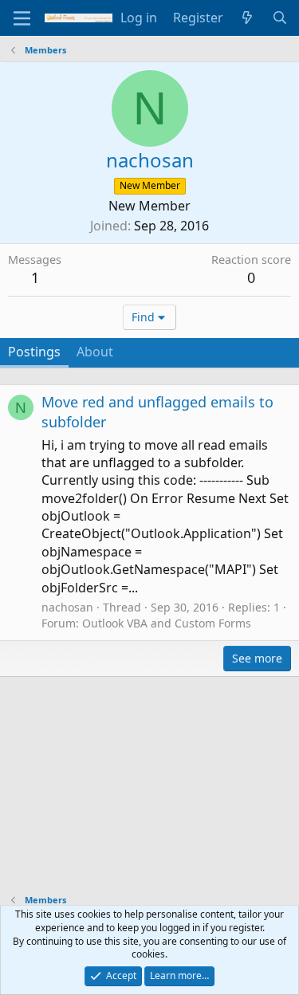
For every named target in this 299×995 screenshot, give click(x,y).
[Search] (279, 17)
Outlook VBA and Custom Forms (166, 623)
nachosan (67, 607)
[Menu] (22, 18)
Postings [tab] (34, 351)
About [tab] (95, 351)
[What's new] (247, 17)
